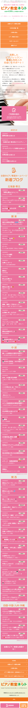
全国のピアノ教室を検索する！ (14, 648)
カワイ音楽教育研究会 (17, 83)
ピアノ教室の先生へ (14, 672)
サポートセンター (14, 676)
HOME (14, 660)
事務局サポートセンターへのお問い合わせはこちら (14, 692)
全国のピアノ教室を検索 (14, 664)
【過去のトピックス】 (21, 213)
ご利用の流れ (14, 668)
